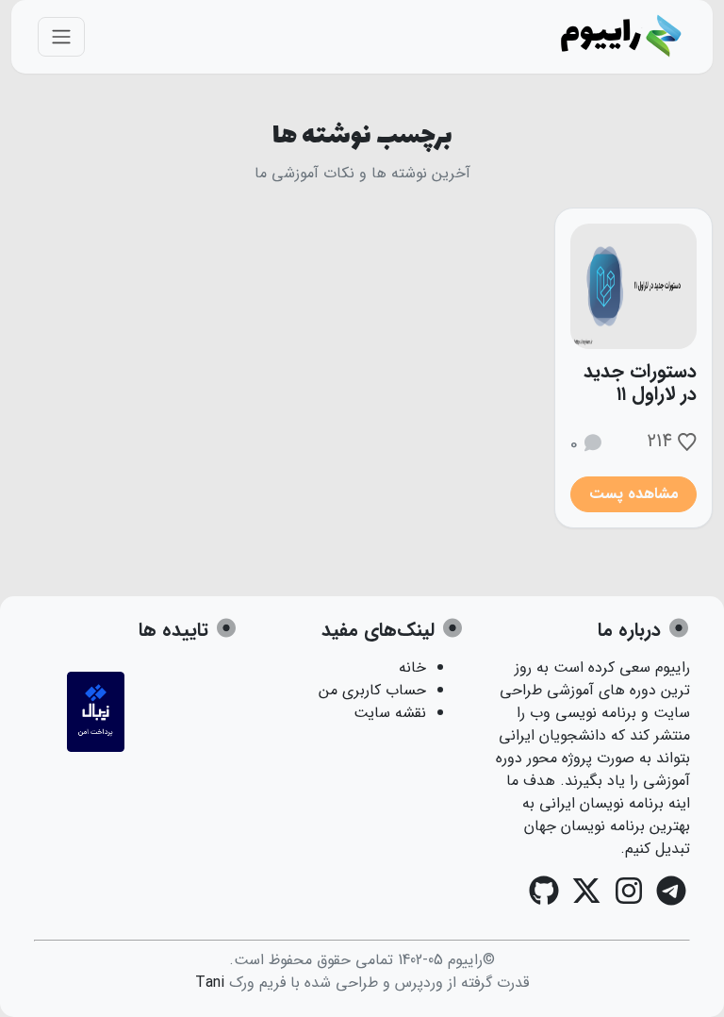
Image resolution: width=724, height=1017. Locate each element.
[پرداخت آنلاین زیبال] (95, 747)
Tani (209, 982)
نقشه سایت (390, 713)
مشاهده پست (634, 494)
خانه (412, 667)
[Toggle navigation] (61, 37)
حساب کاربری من (372, 690)
